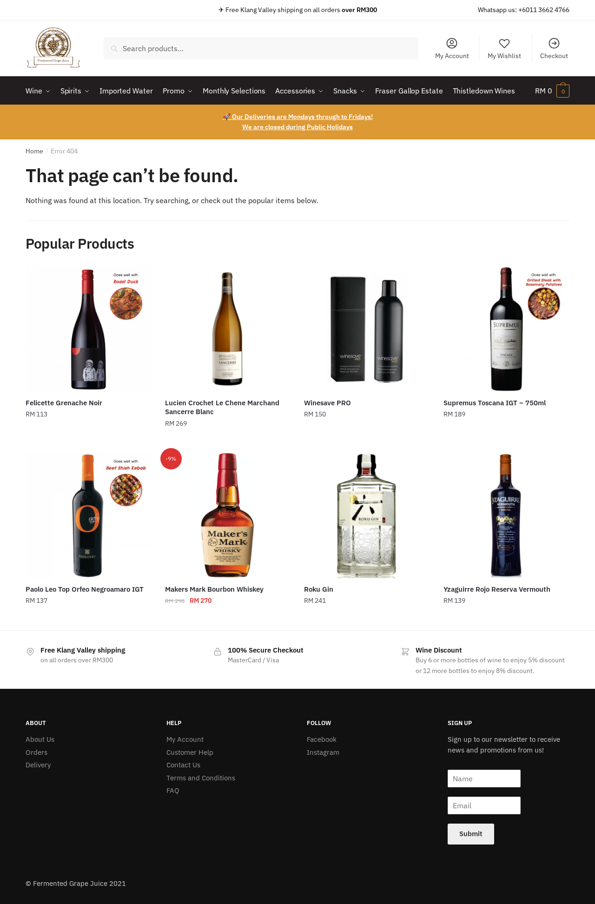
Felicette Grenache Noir (64, 402)
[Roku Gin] (367, 515)
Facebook (322, 739)
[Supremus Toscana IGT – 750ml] (506, 329)
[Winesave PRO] (367, 329)
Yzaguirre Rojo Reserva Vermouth (496, 589)
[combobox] (261, 48)
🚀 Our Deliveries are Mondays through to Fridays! (298, 116)
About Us (40, 739)
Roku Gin (318, 589)
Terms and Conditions (200, 777)
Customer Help (189, 752)
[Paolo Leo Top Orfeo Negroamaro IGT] (88, 515)
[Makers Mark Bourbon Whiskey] (228, 515)
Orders (36, 752)
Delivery (38, 764)
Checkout (554, 56)
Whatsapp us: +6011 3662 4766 (523, 10)
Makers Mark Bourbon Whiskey (214, 589)
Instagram (323, 752)
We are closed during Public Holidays (297, 127)
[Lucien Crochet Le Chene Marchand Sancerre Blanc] (228, 329)
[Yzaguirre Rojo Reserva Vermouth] (506, 515)
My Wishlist (504, 56)
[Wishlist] (137, 280)
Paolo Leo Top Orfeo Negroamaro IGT (85, 589)
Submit (471, 833)
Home (34, 151)
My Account (452, 56)
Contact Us (183, 764)
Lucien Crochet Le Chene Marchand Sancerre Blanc (222, 407)
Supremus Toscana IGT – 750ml (494, 402)
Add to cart (88, 442)
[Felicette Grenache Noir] (88, 329)
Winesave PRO (327, 402)
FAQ (172, 790)
